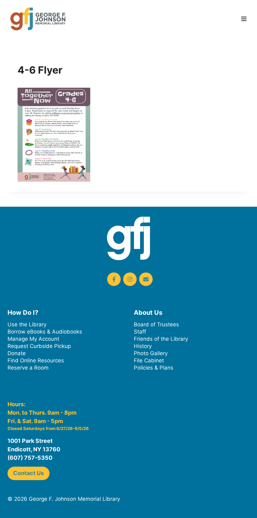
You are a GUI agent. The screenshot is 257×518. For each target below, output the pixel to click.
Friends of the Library (161, 339)
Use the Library (27, 324)
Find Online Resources (36, 360)
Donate (17, 353)
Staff (140, 332)
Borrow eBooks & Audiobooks (45, 332)
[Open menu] (243, 18)
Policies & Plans (153, 368)
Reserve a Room (28, 368)
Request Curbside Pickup (39, 346)
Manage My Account (33, 339)
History (143, 346)
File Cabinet (149, 360)
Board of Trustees (156, 324)
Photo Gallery (151, 353)
